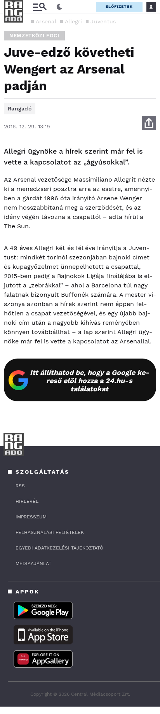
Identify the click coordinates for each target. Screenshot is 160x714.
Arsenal (46, 21)
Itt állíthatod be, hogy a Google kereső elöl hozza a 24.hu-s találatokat (89, 380)
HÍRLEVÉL (27, 501)
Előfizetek (119, 6)
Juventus (103, 21)
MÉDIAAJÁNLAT (33, 563)
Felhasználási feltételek (50, 532)
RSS (20, 485)
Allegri (73, 21)
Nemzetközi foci (34, 35)
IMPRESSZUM (31, 517)
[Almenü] (39, 7)
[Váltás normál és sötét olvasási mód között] (59, 7)
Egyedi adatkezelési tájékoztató (59, 548)
